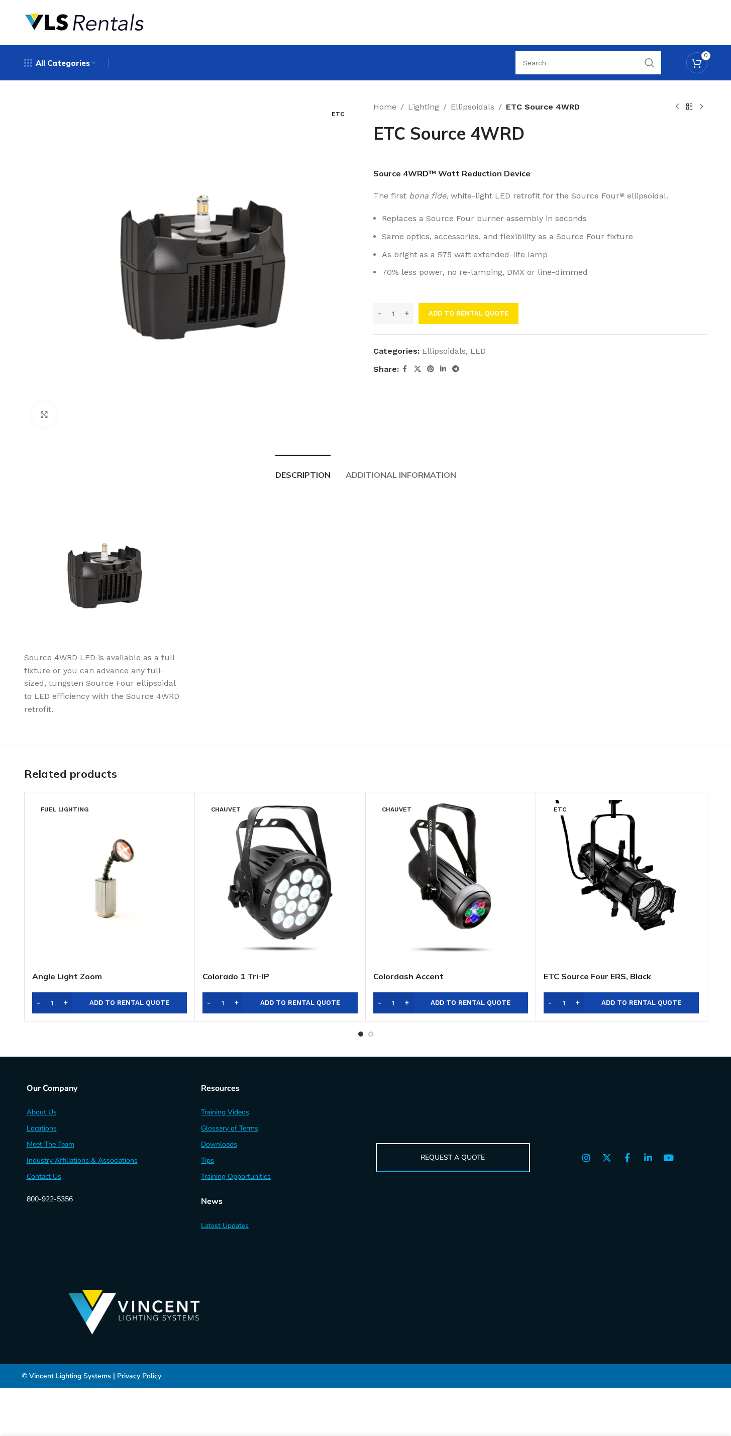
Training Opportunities (236, 1176)
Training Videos (225, 1112)
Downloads (219, 1144)
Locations (42, 1128)
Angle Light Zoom (67, 976)
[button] (109, 1002)
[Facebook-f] (627, 1158)
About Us (42, 1112)
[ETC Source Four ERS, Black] (621, 883)
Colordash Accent (408, 976)
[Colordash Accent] (451, 883)
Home (384, 107)
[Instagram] (586, 1158)
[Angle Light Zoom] (109, 883)
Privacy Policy (139, 1376)
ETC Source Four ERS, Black (597, 976)
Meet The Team (50, 1144)
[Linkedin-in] (648, 1158)
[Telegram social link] (455, 369)
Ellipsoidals (472, 107)
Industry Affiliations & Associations (82, 1160)
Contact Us (44, 1176)
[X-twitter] (607, 1158)
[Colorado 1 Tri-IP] (280, 883)
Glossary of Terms (229, 1128)
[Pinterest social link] (430, 369)
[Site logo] (85, 22)
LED (478, 351)
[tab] (303, 470)
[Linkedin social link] (443, 369)
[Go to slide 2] (370, 1034)
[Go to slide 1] (360, 1034)
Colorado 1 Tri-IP (235, 976)
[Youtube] (669, 1158)
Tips (207, 1160)
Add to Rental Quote (468, 313)
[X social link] (417, 369)
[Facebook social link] (405, 369)
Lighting (423, 107)
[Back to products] (689, 107)
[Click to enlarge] (44, 414)
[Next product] (701, 107)
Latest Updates (225, 1225)
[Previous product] (677, 107)
